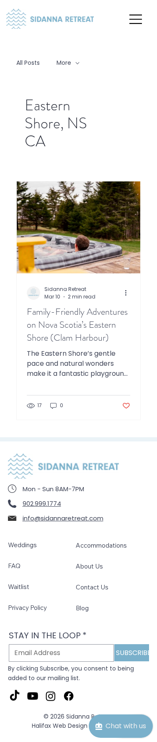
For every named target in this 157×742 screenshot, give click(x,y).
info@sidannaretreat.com (63, 518)
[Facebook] (68, 696)
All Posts (28, 63)
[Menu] (136, 19)
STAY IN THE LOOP (48, 635)
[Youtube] (32, 696)
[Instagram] (50, 696)
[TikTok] (14, 696)
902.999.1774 (42, 503)
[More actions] (129, 293)
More (64, 63)
